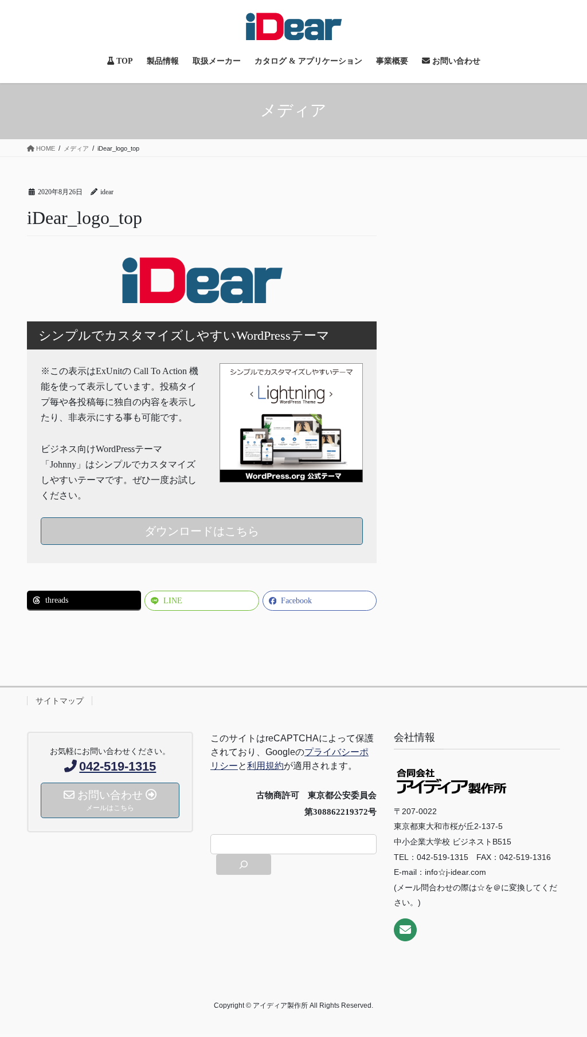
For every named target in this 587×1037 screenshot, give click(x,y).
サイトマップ (60, 700)
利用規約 (265, 766)
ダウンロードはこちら (201, 531)
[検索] (243, 864)
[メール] (405, 929)
